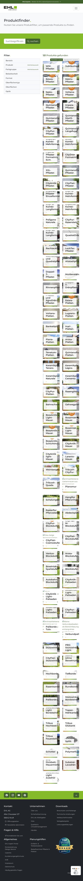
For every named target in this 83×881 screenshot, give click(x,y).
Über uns (34, 810)
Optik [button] (8, 91)
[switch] (76, 873)
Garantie (8, 853)
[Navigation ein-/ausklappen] (76, 8)
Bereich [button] (9, 61)
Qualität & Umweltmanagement (39, 826)
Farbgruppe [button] (22, 69)
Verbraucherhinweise (64, 817)
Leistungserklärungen (65, 824)
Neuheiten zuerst (56, 60)
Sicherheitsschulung (38, 814)
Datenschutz (9, 866)
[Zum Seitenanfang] (76, 795)
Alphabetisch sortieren (71, 60)
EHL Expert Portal (11, 844)
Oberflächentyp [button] (13, 83)
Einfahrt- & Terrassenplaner (36, 845)
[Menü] (79, 867)
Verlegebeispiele (63, 821)
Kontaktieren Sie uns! (14, 836)
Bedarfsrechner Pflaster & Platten (40, 850)
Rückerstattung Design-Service (11, 848)
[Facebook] (7, 795)
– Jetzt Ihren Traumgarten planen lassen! (40, 1)
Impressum (9, 863)
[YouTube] (19, 795)
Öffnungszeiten (13, 821)
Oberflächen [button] (11, 87)
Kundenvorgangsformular (14, 856)
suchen (34, 41)
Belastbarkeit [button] (12, 74)
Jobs (32, 821)
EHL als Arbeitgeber (38, 817)
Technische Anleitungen (66, 814)
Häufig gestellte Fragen (13, 870)
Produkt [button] (22, 65)
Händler (34, 830)
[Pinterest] (25, 795)
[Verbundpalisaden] (70, 630)
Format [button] (9, 78)
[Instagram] (13, 795)
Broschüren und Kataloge (66, 810)
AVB (6, 860)
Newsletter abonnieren (15, 825)
